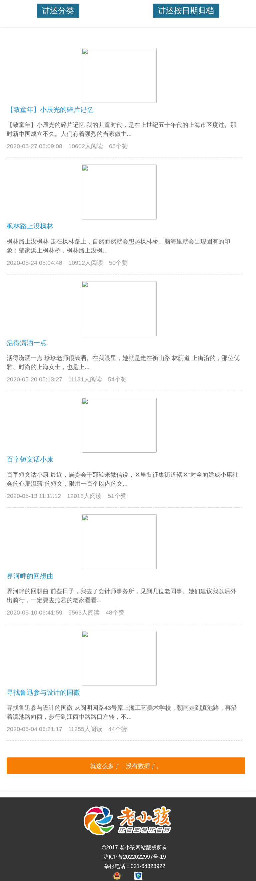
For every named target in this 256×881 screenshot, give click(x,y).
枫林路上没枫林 (30, 226)
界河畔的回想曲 (30, 576)
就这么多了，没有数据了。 (126, 766)
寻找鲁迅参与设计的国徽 (43, 692)
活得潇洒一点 (27, 342)
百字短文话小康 (30, 459)
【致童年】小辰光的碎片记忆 (50, 109)
